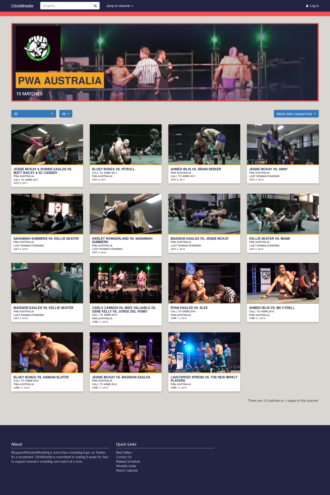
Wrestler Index (126, 466)
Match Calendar (127, 470)
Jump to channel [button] (118, 5)
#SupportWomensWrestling (30, 452)
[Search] (95, 5)
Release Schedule (128, 461)
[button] (33, 114)
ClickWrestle (22, 6)
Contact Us (124, 457)
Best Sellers (124, 452)
